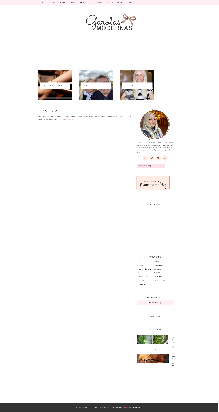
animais (157, 261)
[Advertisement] (109, 53)
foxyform (69, 119)
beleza (141, 265)
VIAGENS (72, 2)
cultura (157, 273)
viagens (142, 284)
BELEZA (62, 2)
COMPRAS (98, 2)
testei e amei (159, 280)
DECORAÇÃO (85, 2)
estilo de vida (159, 276)
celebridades (159, 265)
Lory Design (135, 407)
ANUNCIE (109, 2)
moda (141, 280)
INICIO (44, 2)
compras (157, 269)
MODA (53, 2)
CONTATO (130, 2)
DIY (140, 261)
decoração (143, 276)
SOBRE (119, 2)
